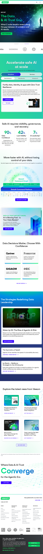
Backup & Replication (26, 523)
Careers (2, 511)
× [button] (41, 535)
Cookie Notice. (17, 546)
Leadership (3, 510)
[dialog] (21, 544)
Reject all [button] (34, 545)
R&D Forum (13, 521)
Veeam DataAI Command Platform (26, 510)
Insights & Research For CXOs (37, 509)
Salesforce (24, 520)
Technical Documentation (16, 511)
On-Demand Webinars (37, 515)
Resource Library (36, 512)
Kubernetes (24, 521)
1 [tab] (14, 44)
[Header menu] (40, 2)
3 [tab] (25, 44)
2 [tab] (20, 44)
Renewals (13, 514)
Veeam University (15, 515)
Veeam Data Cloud (25, 515)
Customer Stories (36, 517)
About (2, 508)
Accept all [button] (34, 543)
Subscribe (37, 500)
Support (13, 509)
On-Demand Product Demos (36, 519)
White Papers (35, 514)
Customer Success (15, 512)
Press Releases (3, 516)
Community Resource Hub (16, 520)
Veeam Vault (24, 516)
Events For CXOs (36, 511)
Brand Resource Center (5, 517)
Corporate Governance (5, 513)
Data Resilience (25, 512)
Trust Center (3, 519)
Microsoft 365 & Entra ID (26, 518)
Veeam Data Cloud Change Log (15, 518)
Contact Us (3, 514)
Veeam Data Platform (26, 513)
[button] (15, 548)
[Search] (36, 2)
